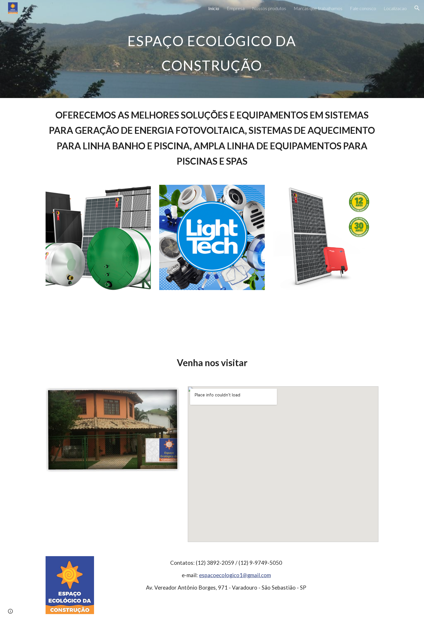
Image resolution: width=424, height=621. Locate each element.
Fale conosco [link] (363, 8)
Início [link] (213, 8)
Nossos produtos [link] (269, 8)
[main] (212, 49)
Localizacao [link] (395, 8)
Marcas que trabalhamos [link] (318, 8)
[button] (417, 8)
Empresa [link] (236, 8)
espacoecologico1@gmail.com (235, 575)
